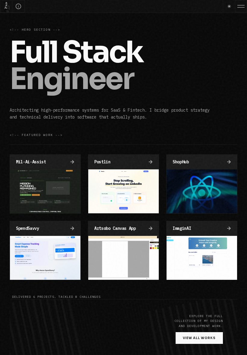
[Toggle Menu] (241, 6)
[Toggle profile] (18, 6)
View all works (199, 338)
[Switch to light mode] (229, 6)
